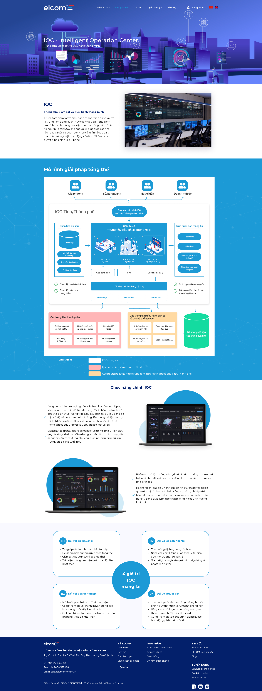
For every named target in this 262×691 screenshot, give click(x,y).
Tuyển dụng (153, 7)
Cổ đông (171, 7)
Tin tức (137, 7)
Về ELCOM (102, 7)
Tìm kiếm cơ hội (200, 673)
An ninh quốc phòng (158, 660)
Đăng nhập (197, 7)
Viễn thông (153, 656)
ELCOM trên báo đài (202, 652)
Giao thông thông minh (159, 647)
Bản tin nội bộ (199, 677)
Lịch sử (121, 652)
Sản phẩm (121, 7)
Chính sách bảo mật (128, 660)
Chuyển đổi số (154, 652)
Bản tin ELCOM (200, 647)
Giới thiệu (123, 647)
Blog (194, 656)
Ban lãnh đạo (125, 656)
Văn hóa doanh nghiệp (203, 668)
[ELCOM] (51, 643)
